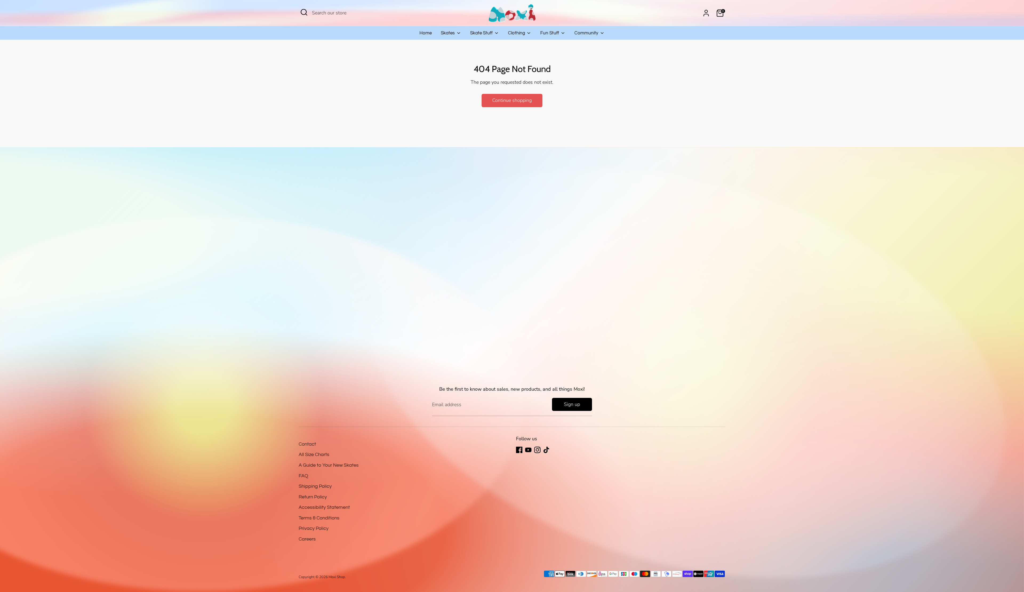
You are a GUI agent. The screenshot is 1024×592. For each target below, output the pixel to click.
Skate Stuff (482, 33)
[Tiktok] (546, 450)
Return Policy (313, 496)
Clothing (517, 33)
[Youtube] (528, 450)
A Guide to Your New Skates (329, 465)
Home (425, 33)
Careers (307, 539)
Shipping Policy (315, 486)
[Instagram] (537, 450)
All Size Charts (314, 454)
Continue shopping (512, 100)
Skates (448, 33)
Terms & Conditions (319, 518)
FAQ (303, 475)
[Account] (706, 13)
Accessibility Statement (324, 507)
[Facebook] (519, 450)
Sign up (572, 404)
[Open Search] (304, 12)
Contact (307, 444)
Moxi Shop (337, 576)
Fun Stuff (550, 33)
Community (586, 33)
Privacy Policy (314, 528)
